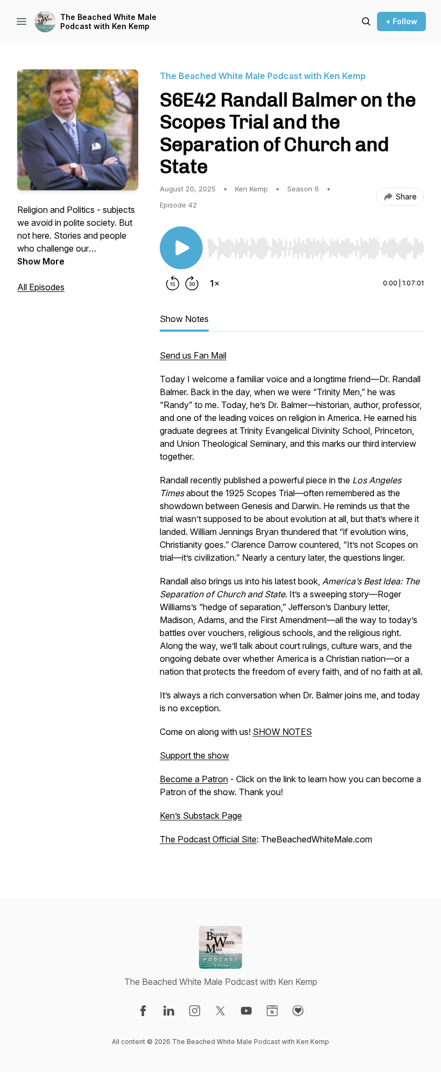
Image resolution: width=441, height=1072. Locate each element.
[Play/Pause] (181, 247)
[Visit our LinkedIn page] (168, 1010)
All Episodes (41, 287)
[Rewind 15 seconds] (172, 283)
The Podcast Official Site (208, 839)
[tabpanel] (292, 602)
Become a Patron (194, 779)
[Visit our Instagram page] (194, 1010)
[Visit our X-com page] (220, 1010)
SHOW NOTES (282, 731)
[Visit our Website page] (272, 1010)
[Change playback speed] (214, 283)
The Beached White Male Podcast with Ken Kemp (108, 21)
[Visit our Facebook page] (143, 1010)
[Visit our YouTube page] (246, 1010)
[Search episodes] (366, 21)
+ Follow (401, 21)
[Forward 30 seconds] (192, 283)
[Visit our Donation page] (298, 1010)
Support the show (194, 755)
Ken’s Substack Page (201, 815)
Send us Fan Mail (193, 355)
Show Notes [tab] (184, 318)
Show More (41, 261)
